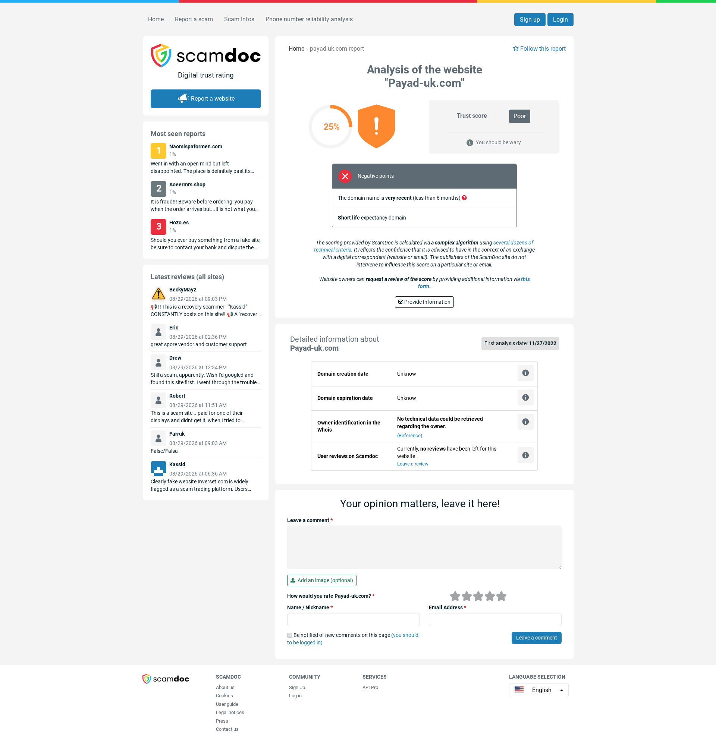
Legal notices (230, 712)
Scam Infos (239, 19)
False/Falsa (164, 451)
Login (560, 19)
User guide (227, 704)
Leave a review (412, 464)
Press (222, 721)
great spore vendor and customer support (199, 344)
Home (156, 19)
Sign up (530, 19)
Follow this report (543, 48)
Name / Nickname (310, 607)
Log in (295, 695)
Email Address (447, 607)
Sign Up (297, 687)
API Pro (370, 687)
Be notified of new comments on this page (352, 638)
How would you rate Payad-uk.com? (330, 596)
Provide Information (426, 302)
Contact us (227, 729)
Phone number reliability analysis (309, 19)
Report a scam (194, 19)
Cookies (224, 695)
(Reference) (410, 435)
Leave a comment (310, 520)
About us (225, 687)
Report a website (213, 98)
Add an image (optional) (324, 580)
